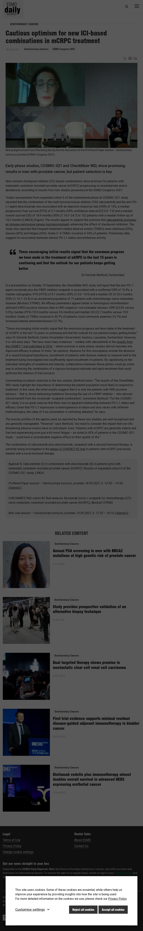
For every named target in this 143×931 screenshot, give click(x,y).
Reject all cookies (83, 909)
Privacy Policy (117, 898)
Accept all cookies (113, 909)
